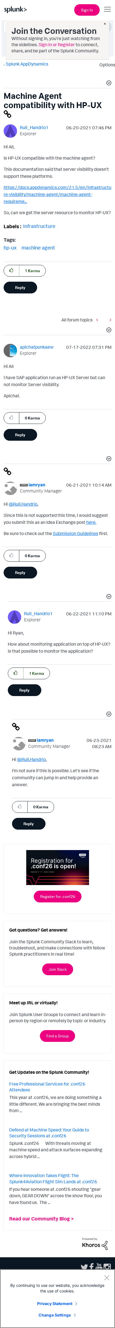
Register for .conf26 (57, 896)
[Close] (106, 1277)
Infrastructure (39, 225)
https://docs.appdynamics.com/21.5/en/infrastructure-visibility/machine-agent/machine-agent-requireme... (57, 194)
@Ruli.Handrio (23, 504)
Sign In (87, 10)
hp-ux (10, 247)
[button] (108, 83)
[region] (57, 1298)
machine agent (38, 247)
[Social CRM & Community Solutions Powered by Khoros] (94, 1243)
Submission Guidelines (75, 533)
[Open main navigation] (107, 9)
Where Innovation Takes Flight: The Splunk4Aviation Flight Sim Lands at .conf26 (53, 1178)
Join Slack (58, 969)
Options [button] (105, 64)
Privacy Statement (54, 1303)
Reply (20, 287)
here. (91, 522)
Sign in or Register (57, 44)
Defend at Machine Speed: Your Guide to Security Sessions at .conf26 (49, 1133)
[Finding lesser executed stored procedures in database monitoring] (98, 319)
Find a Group (57, 1035)
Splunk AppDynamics (27, 64)
